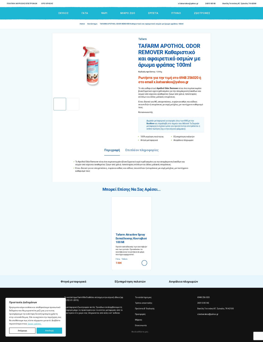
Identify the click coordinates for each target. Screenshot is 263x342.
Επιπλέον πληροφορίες (142, 150)
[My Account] (242, 13)
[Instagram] (156, 332)
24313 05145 (210, 3)
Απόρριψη (22, 331)
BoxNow (150, 123)
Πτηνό (176, 13)
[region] (35, 317)
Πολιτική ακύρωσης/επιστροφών (22, 4)
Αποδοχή (49, 331)
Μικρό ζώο (127, 13)
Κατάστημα (92, 24)
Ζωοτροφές (202, 13)
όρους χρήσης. (35, 324)
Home (82, 24)
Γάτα (85, 13)
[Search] (236, 13)
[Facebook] (151, 332)
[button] (144, 263)
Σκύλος (63, 13)
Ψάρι (104, 13)
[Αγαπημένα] (248, 13)
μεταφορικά (72, 307)
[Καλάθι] (255, 13)
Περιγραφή (112, 150)
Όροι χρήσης (47, 4)
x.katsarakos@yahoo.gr (188, 3)
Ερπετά (153, 13)
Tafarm (142, 39)
